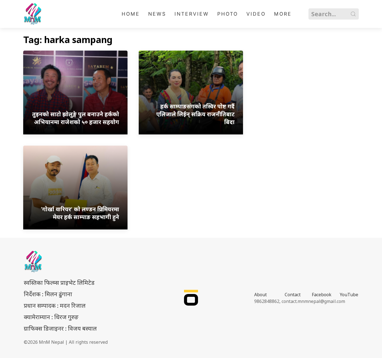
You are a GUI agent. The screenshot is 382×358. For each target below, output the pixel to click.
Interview (192, 14)
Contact (293, 294)
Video (256, 14)
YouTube (349, 294)
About (260, 294)
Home (131, 14)
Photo (227, 14)
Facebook (321, 294)
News (157, 14)
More (283, 14)
